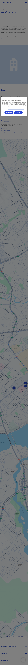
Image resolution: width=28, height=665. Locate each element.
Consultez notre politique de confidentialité (16, 109)
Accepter (18, 112)
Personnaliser (9, 112)
